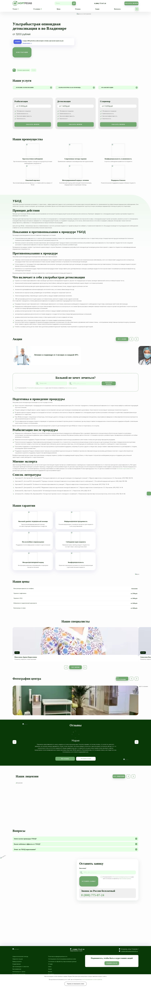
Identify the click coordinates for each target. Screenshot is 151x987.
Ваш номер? (82, 868)
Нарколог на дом (18, 959)
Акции (50, 969)
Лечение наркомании (23, 70)
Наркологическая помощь (20, 956)
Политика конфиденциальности (57, 956)
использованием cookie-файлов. (92, 979)
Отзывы (50, 964)
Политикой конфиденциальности (36, 387)
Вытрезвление (17, 969)
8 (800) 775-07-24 (100, 3)
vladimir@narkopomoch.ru (129, 951)
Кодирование (17, 964)
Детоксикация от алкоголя (21, 966)
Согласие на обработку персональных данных (62, 961)
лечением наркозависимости (125, 468)
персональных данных (71, 387)
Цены (49, 966)
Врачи (50, 971)
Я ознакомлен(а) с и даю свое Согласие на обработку (47, 387)
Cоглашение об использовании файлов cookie (62, 959)
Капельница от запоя (19, 971)
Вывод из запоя (17, 961)
